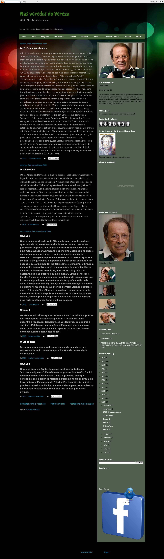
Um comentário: (34, 336)
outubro (107, 434)
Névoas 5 (25, 310)
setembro (107, 438)
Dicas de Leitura (112, 37)
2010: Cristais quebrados (33, 48)
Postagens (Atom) (32, 409)
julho (106, 445)
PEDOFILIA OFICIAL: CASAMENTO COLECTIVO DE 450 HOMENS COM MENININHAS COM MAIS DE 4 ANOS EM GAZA (121, 345)
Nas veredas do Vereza (45, 13)
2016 (103, 376)
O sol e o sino (27, 169)
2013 (103, 387)
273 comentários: (35, 158)
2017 (103, 373)
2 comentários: (34, 304)
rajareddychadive (87, 552)
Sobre (138, 37)
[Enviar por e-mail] (49, 158)
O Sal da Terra (27, 342)
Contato (127, 37)
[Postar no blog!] (51, 158)
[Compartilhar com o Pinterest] (58, 158)
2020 (103, 361)
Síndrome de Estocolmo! (110, 334)
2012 (103, 391)
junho (106, 449)
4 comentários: (34, 224)
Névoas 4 (25, 364)
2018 (103, 369)
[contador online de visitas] (114, 126)
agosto (106, 441)
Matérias (84, 37)
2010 (103, 398)
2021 (103, 358)
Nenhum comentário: (36, 358)
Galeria (73, 37)
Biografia (45, 37)
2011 (103, 395)
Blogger (106, 552)
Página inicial (58, 404)
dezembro (107, 405)
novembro (107, 409)
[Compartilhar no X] (54, 158)
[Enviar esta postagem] (45, 158)
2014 (103, 384)
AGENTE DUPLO (106, 339)
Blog (34, 37)
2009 (103, 402)
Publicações (59, 37)
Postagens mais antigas (82, 404)
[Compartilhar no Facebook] (56, 158)
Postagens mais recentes (33, 404)
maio (106, 453)
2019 (103, 365)
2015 (103, 380)
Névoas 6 (25, 236)
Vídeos (97, 37)
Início (24, 37)
